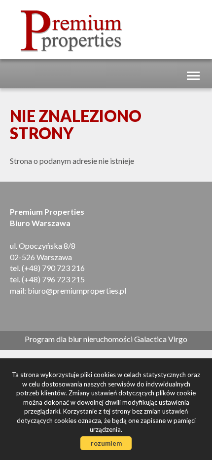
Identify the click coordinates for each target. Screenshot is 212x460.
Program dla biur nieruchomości (79, 339)
